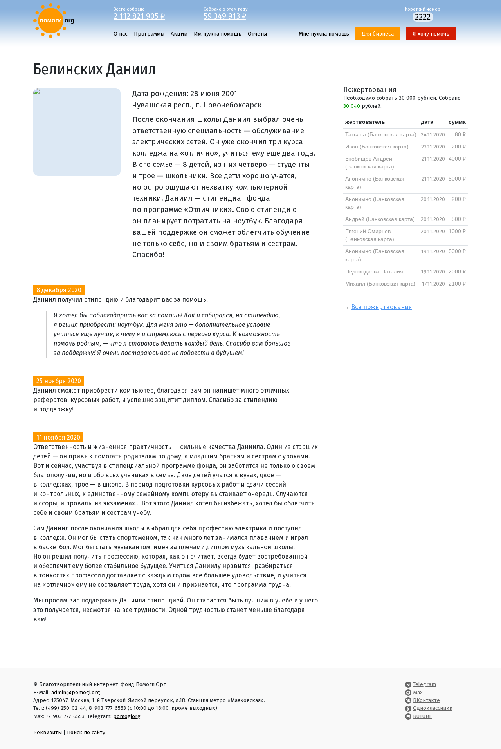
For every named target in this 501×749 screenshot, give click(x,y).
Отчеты (257, 34)
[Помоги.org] (53, 20)
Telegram (424, 684)
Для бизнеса (378, 34)
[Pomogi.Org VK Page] (408, 700)
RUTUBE (422, 716)
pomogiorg (127, 716)
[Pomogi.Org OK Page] (408, 708)
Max (418, 692)
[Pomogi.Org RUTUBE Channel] (408, 716)
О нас (121, 34)
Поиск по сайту (86, 732)
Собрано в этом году (226, 13)
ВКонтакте (426, 700)
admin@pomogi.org (75, 692)
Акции (179, 34)
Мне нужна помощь (324, 34)
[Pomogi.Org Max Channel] (408, 692)
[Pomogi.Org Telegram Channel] (408, 684)
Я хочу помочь (431, 34)
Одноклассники (432, 708)
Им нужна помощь (217, 34)
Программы (149, 34)
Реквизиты (47, 732)
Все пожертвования (381, 307)
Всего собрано (139, 13)
